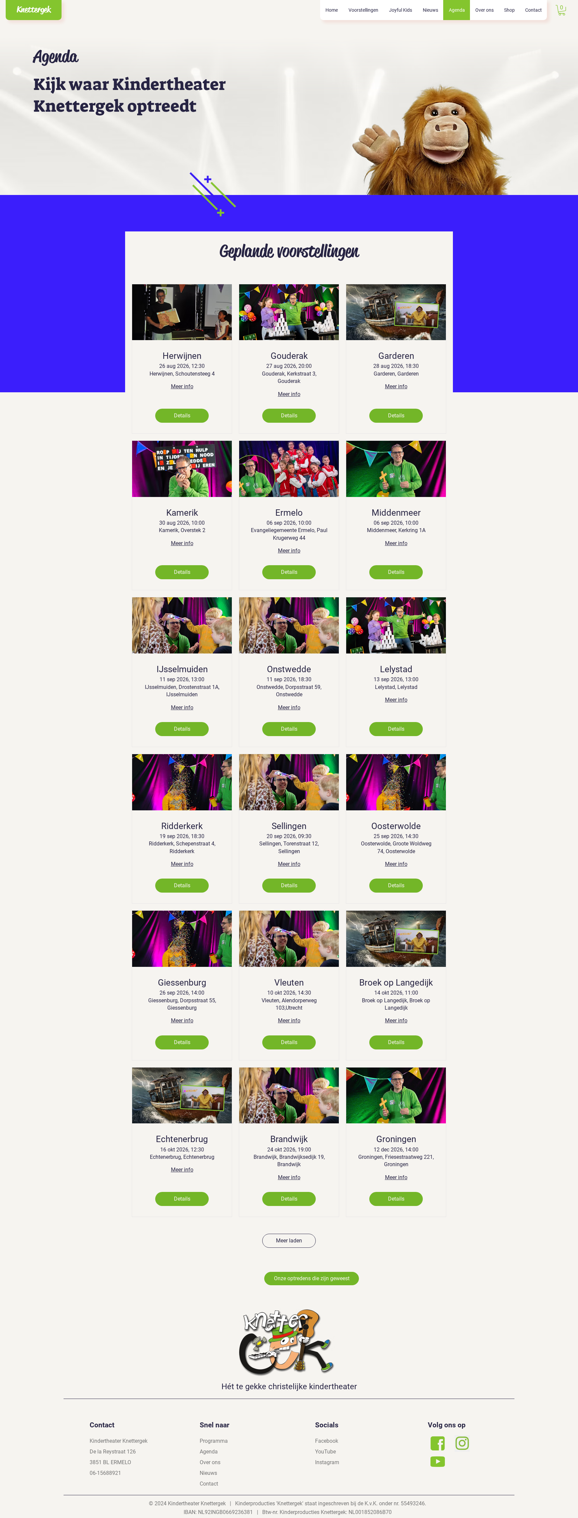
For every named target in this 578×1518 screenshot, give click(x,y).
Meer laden (289, 1240)
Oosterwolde (396, 826)
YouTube (325, 1451)
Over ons (210, 1462)
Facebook (326, 1441)
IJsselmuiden (182, 669)
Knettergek (34, 9)
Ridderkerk (182, 826)
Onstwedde (289, 669)
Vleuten (289, 983)
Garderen (396, 356)
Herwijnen (182, 356)
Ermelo (289, 513)
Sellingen (289, 826)
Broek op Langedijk (396, 983)
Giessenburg (182, 983)
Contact (209, 1484)
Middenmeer (396, 513)
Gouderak (289, 356)
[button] (363, 10)
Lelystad (396, 669)
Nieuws (208, 1473)
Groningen (396, 1139)
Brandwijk (289, 1139)
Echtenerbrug (182, 1139)
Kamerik (182, 513)
